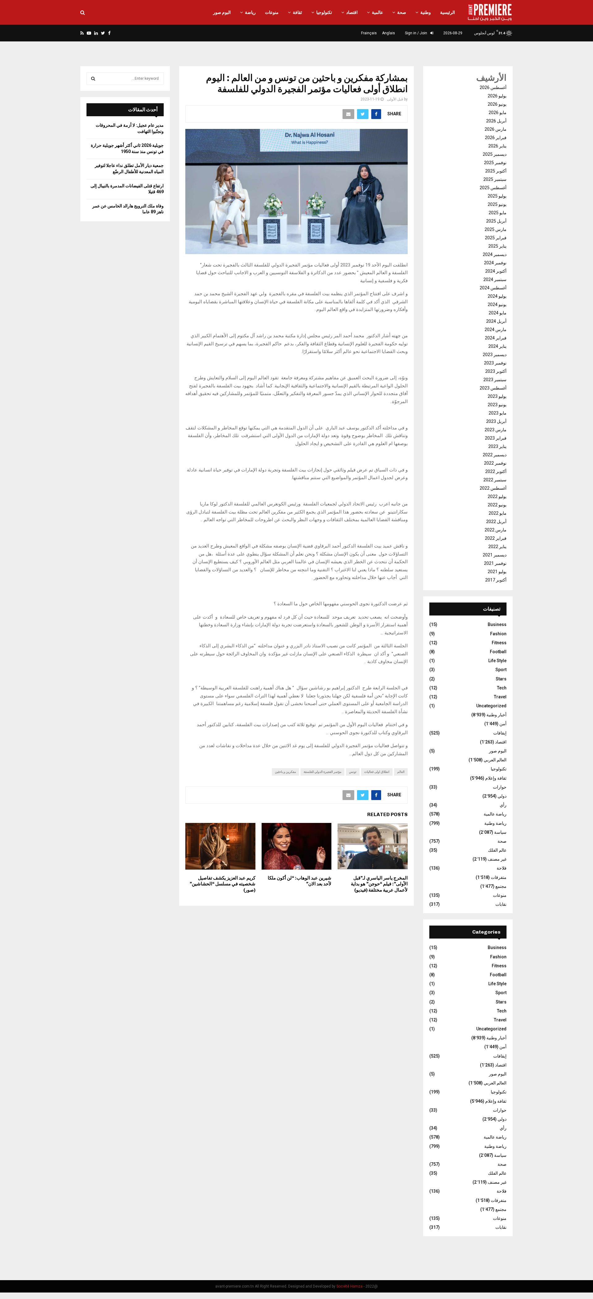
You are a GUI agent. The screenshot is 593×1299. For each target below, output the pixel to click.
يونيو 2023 (497, 404)
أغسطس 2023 (493, 387)
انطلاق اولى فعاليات (376, 771)
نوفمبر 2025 (495, 162)
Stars (501, 678)
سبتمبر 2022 (495, 479)
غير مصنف (497, 859)
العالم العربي (495, 759)
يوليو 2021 (497, 571)
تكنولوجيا (324, 12)
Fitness (499, 642)
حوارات (500, 787)
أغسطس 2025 (493, 187)
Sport (501, 669)
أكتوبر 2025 (496, 170)
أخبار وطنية (496, 714)
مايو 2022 (498, 513)
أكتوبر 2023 (496, 371)
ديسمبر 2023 (495, 354)
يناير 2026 (497, 145)
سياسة (500, 832)
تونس (352, 771)
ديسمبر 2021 (495, 554)
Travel (500, 696)
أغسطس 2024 (493, 287)
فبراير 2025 (496, 237)
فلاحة (502, 868)
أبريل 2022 (496, 521)
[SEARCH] (93, 78)
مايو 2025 (498, 212)
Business (497, 624)
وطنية (425, 12)
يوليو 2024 (497, 296)
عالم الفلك (497, 850)
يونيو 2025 (497, 204)
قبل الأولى (395, 99)
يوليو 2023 (497, 396)
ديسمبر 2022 (495, 454)
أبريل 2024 (496, 321)
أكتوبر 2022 (496, 471)
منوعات (272, 12)
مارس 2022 (496, 529)
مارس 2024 (496, 329)
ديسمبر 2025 (495, 154)
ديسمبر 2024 (495, 254)
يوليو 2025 (497, 196)
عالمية (377, 12)
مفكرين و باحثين (285, 771)
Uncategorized (491, 705)
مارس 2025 (496, 229)
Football (498, 651)
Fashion (498, 633)
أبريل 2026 (496, 120)
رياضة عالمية (495, 813)
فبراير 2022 (496, 538)
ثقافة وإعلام (496, 778)
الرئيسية (447, 12)
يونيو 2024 (497, 304)
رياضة (250, 12)
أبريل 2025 (496, 221)
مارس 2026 (496, 129)
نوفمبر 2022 (495, 463)
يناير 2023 (497, 446)
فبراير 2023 (496, 438)
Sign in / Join (416, 33)
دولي (502, 796)
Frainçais (369, 33)
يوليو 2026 (497, 95)
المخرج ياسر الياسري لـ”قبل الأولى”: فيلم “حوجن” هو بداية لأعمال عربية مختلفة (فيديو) (379, 884)
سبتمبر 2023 (495, 379)
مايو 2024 (498, 312)
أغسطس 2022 (493, 488)
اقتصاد (352, 12)
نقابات (501, 904)
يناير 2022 (497, 546)
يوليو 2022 (497, 496)
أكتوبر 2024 (496, 271)
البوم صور (222, 12)
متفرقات (499, 877)
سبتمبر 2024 (495, 279)
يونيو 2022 (497, 504)
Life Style (497, 660)
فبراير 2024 (496, 337)
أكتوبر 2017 (496, 579)
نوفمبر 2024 (495, 262)
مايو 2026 (498, 112)
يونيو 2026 (497, 104)
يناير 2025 (497, 246)
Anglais (388, 33)
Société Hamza (349, 1286)
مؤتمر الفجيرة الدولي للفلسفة (322, 771)
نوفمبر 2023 (495, 362)
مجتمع (501, 886)
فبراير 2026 (496, 137)
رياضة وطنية (495, 823)
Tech (502, 687)
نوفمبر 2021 (495, 563)
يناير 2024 (497, 346)
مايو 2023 (498, 413)
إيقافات (500, 732)
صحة (401, 12)
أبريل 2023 (496, 421)
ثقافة (297, 12)
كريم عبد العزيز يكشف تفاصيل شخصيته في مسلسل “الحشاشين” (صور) (222, 884)
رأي (503, 805)
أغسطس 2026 (493, 87)
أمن (503, 723)
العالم (401, 771)
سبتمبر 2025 (495, 179)
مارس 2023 (496, 429)
